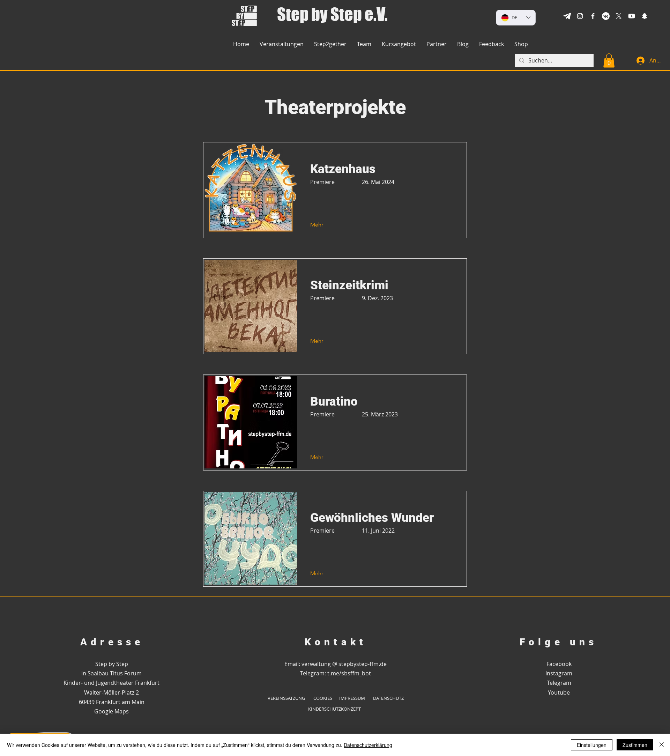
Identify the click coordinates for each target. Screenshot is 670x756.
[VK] (606, 16)
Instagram (558, 673)
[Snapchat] (644, 16)
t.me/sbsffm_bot (349, 673)
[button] (521, 44)
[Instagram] (580, 16)
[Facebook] (593, 16)
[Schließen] (661, 744)
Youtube (559, 692)
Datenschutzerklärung (368, 744)
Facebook (559, 664)
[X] (619, 16)
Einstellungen (591, 744)
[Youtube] (631, 16)
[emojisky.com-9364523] (567, 16)
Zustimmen (635, 744)
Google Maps (111, 711)
